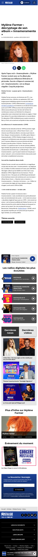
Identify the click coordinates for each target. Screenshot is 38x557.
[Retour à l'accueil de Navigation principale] (8, 3)
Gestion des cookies (23, 549)
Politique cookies (10, 547)
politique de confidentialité (24, 496)
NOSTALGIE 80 (18, 318)
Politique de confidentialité (24, 547)
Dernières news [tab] (10, 331)
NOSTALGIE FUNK (19, 308)
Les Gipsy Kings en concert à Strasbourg (13, 468)
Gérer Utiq (12, 549)
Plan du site (8, 546)
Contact (15, 546)
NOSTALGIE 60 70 (19, 298)
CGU (32, 546)
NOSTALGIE (17, 277)
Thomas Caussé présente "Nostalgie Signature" (18, 381)
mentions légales (14, 496)
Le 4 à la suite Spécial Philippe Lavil (14, 403)
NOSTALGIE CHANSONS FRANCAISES (19, 259)
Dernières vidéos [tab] (28, 331)
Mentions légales (24, 546)
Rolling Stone (22, 208)
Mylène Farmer (8, 434)
